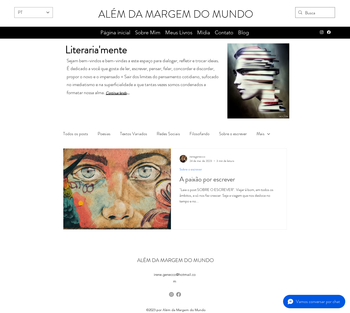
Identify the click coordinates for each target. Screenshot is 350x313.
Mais (260, 134)
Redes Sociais (168, 134)
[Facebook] (328, 32)
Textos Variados (133, 134)
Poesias (104, 134)
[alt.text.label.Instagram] (321, 32)
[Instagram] (171, 294)
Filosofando (200, 134)
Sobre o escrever (233, 134)
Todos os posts (75, 134)
